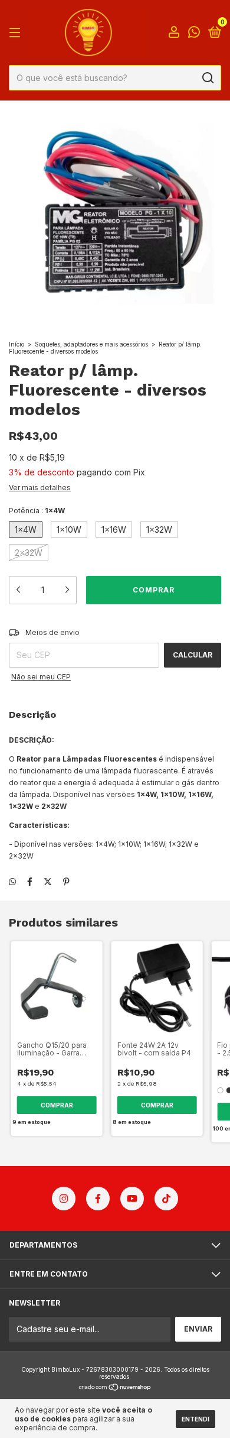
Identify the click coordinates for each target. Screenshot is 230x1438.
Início (16, 344)
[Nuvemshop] (115, 1388)
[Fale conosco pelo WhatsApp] (194, 33)
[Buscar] (207, 78)
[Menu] (17, 32)
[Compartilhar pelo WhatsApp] (12, 881)
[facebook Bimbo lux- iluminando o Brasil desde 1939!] (98, 1198)
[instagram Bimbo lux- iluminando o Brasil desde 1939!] (63, 1198)
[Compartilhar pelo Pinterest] (66, 881)
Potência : (37, 510)
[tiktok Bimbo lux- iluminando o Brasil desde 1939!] (166, 1198)
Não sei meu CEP (41, 676)
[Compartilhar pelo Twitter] (48, 881)
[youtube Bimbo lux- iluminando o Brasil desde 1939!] (132, 1198)
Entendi (195, 1419)
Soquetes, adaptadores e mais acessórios (91, 344)
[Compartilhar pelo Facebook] (29, 881)
